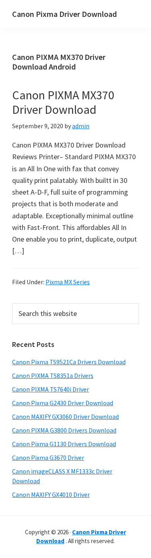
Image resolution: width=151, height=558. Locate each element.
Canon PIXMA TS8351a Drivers (52, 375)
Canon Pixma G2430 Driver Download (62, 403)
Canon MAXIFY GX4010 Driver (51, 494)
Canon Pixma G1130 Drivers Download (64, 444)
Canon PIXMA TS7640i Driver (50, 389)
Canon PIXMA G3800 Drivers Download (64, 430)
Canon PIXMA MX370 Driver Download (63, 102)
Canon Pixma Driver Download (64, 14)
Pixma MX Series (68, 282)
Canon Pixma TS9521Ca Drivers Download (69, 362)
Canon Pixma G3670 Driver (48, 457)
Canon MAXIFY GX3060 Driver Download (65, 416)
